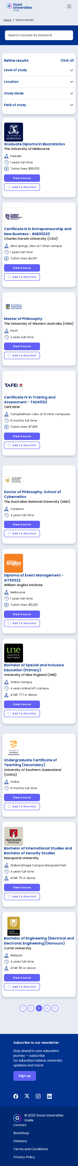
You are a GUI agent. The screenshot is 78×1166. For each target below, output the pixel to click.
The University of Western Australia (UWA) (39, 323)
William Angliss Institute (23, 585)
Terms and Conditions (30, 1149)
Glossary (20, 1141)
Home (7, 20)
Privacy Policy (24, 1157)
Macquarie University (21, 858)
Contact (20, 1125)
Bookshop (21, 1133)
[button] (69, 7)
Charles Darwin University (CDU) (31, 238)
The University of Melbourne (27, 149)
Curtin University (17, 948)
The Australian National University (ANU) (37, 501)
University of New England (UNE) (30, 674)
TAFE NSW (12, 407)
